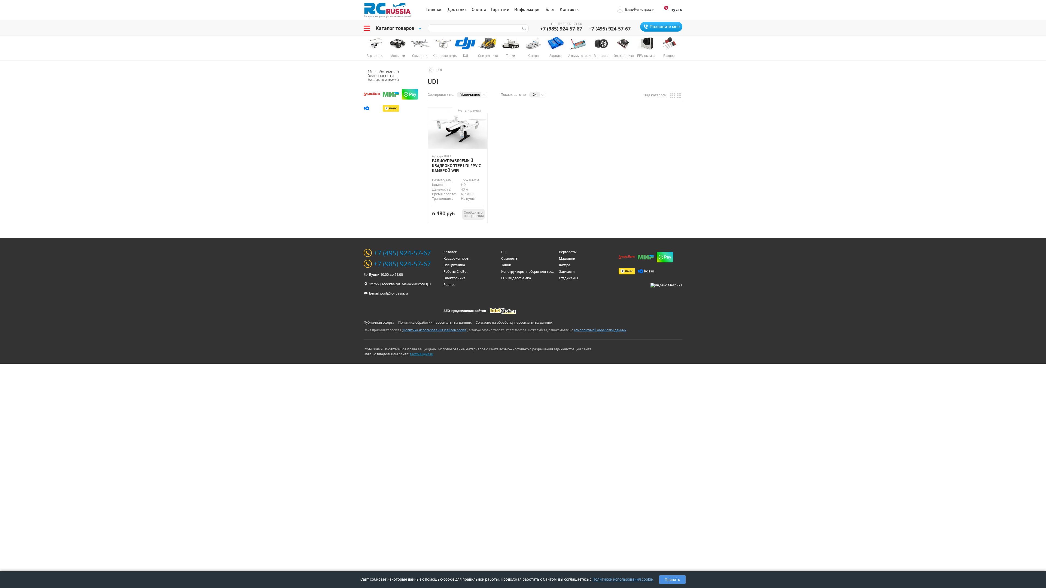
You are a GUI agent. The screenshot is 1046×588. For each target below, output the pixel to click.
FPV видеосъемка (516, 278)
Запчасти (567, 272)
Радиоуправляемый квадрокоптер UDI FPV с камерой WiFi (456, 165)
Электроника (454, 278)
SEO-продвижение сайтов (464, 311)
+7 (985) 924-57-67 (561, 28)
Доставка (457, 9)
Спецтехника (454, 265)
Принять (672, 579)
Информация (527, 9)
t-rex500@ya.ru (421, 354)
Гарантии (500, 9)
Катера (564, 265)
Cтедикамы (568, 278)
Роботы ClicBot (455, 272)
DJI (504, 252)
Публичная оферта (379, 322)
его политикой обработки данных (600, 330)
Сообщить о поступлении (474, 214)
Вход (629, 9)
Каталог (450, 252)
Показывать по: (514, 95)
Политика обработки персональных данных (435, 322)
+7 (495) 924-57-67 (610, 28)
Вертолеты (568, 252)
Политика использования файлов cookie (434, 330)
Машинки (567, 258)
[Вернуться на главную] (432, 70)
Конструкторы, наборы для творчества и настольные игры (549, 272)
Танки (506, 265)
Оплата (479, 9)
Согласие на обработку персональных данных (514, 322)
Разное (449, 285)
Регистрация (644, 9)
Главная (434, 9)
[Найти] (523, 28)
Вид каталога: (655, 95)
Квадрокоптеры (456, 258)
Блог (550, 9)
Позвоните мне (665, 26)
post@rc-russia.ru (394, 293)
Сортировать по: (441, 95)
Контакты (570, 9)
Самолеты (509, 258)
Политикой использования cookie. (623, 579)
